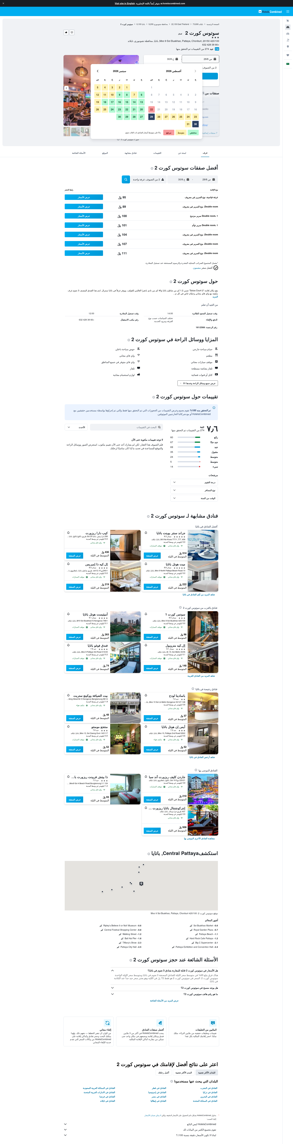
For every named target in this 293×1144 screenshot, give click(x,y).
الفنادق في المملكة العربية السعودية (99, 1087)
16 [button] (195, 109)
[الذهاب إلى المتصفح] (288, 46)
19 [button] (173, 109)
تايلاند (201, 24)
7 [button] (159, 94)
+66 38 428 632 (210, 44)
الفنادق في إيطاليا (158, 1100)
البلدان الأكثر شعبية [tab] (206, 1072)
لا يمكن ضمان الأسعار (153, 1115)
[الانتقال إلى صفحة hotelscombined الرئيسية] (270, 11)
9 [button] (195, 102)
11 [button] (180, 102)
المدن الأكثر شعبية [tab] (183, 1072)
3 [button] (188, 94)
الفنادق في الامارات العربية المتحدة (99, 1092)
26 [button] (173, 116)
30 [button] (195, 124)
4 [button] (181, 94)
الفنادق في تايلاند (107, 1100)
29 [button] (151, 116)
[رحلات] (288, 55)
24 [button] (188, 116)
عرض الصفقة (152, 555)
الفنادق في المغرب (208, 1087)
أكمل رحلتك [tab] (163, 1072)
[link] (198, 594)
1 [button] (151, 87)
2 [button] (195, 94)
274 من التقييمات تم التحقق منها (192, 49)
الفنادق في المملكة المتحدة (205, 1100)
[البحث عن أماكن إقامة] (288, 27)
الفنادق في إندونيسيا (157, 1092)
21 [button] (158, 109)
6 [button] (166, 94)
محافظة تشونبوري (161, 24)
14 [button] (158, 102)
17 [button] (188, 109)
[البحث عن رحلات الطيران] (288, 21)
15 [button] (151, 102)
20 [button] (166, 109)
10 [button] (188, 102)
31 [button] (188, 124)
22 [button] (151, 109)
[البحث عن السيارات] (288, 34)
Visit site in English (125, 3)
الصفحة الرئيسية (213, 24)
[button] (3, 3)
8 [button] (151, 94)
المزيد (215, 296)
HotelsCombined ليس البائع (201, 1124)
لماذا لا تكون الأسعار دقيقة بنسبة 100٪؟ (196, 1135)
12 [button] (173, 102)
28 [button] (158, 116)
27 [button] (166, 116)
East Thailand (183, 24)
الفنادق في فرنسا (107, 1096)
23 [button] (195, 116)
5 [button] (173, 94)
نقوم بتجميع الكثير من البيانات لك (199, 1129)
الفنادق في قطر (159, 1087)
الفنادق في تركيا (210, 1092)
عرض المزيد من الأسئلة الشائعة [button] (164, 1000)
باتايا (143, 24)
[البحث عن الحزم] (288, 40)
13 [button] (166, 102)
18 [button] (180, 109)
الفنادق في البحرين (208, 1096)
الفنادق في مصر (159, 1096)
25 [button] (180, 116)
